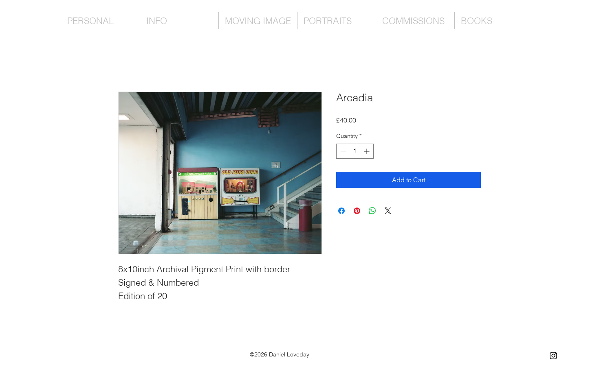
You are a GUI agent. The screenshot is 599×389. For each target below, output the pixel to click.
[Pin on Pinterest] (357, 211)
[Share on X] (388, 211)
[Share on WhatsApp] (372, 211)
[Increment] (367, 151)
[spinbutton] (355, 151)
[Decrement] (342, 151)
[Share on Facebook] (341, 211)
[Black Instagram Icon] (553, 356)
